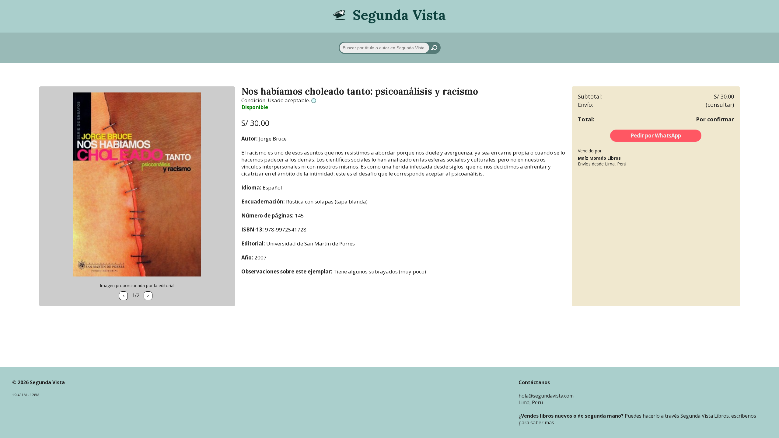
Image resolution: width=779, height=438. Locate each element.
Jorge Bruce (273, 138)
